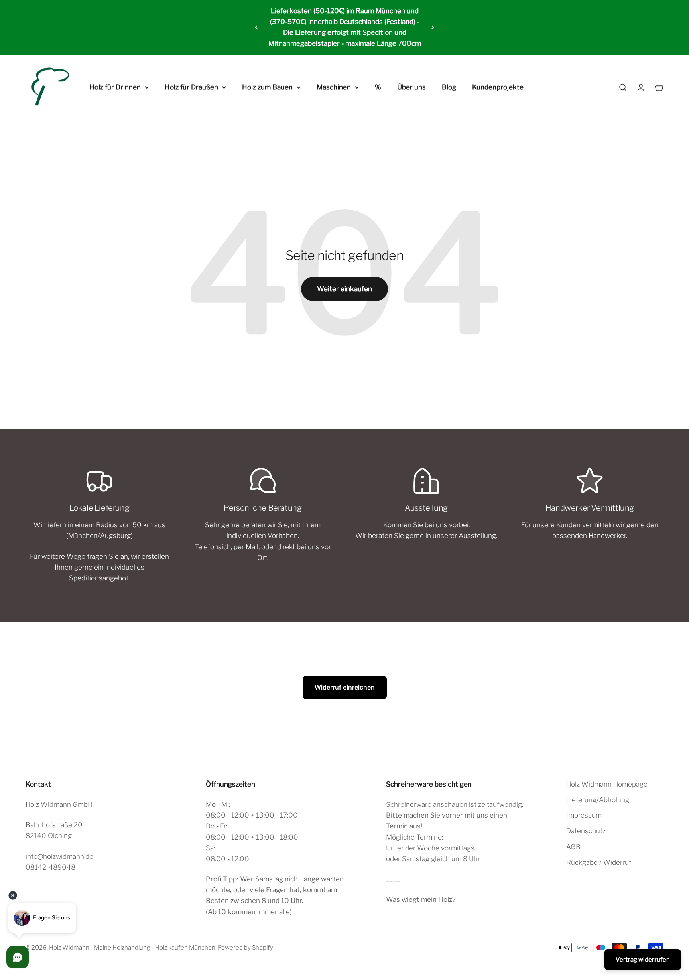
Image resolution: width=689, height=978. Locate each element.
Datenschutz (586, 831)
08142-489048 (50, 867)
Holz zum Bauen (267, 87)
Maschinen (334, 87)
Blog (449, 87)
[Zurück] (256, 27)
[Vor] (432, 27)
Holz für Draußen (191, 87)
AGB (573, 847)
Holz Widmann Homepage (607, 784)
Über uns (411, 87)
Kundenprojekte (498, 87)
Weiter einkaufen (344, 289)
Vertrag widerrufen (643, 959)
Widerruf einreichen (345, 687)
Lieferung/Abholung (597, 800)
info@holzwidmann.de (59, 856)
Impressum (584, 815)
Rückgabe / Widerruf (598, 862)
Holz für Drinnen (115, 87)
